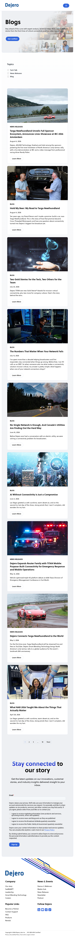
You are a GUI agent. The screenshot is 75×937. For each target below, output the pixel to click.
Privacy (7, 934)
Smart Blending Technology (15, 895)
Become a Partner (12, 909)
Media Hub (42, 889)
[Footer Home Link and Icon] (14, 874)
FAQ (7, 915)
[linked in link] (39, 909)
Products (8, 917)
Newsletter (42, 895)
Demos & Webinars (45, 886)
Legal (28, 934)
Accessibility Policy (14, 934)
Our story (8, 886)
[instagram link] (46, 909)
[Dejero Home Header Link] (21, 5)
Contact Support (11, 912)
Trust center (23, 934)
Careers (8, 898)
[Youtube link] (42, 909)
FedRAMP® (9, 889)
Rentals (8, 920)
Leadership (9, 892)
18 (42, 742)
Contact (33, 934)
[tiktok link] (49, 909)
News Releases (43, 892)
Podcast (40, 898)
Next (48, 742)
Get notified (12, 39)
